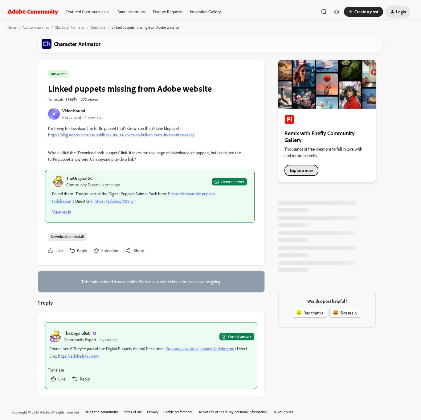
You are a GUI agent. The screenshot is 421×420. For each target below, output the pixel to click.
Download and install (67, 236)
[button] (363, 12)
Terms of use (132, 412)
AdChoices (285, 412)
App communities (35, 27)
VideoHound (73, 110)
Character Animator (70, 27)
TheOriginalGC (79, 178)
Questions (98, 27)
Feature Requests (167, 11)
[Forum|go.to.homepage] (32, 12)
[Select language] (336, 12)
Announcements (131, 11)
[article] (151, 355)
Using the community (101, 412)
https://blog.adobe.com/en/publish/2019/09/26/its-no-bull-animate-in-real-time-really (121, 134)
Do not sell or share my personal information (232, 412)
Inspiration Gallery (205, 11)
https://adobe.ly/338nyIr (115, 201)
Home (12, 27)
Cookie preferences (178, 412)
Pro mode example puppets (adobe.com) (201, 348)
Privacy (152, 412)
